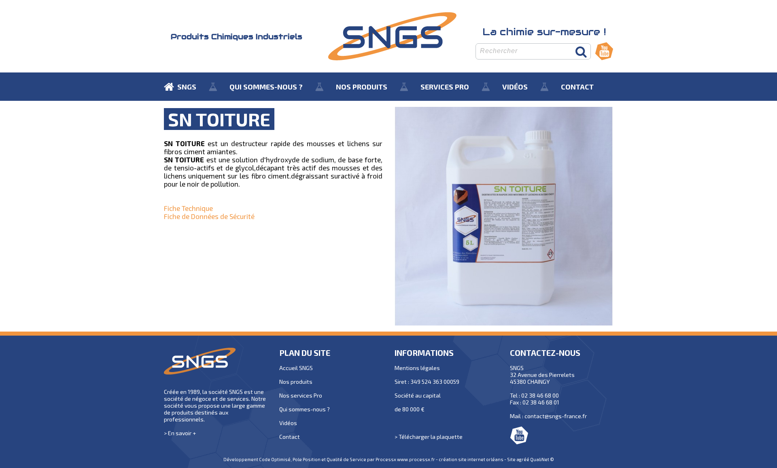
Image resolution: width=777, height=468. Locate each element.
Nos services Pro (300, 395)
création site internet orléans (471, 459)
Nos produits (295, 381)
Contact (289, 436)
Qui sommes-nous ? (304, 409)
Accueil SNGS (296, 367)
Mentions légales (417, 367)
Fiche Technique (188, 208)
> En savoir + (180, 433)
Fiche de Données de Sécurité (209, 216)
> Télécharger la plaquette (429, 436)
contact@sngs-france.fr (555, 416)
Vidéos (288, 422)
